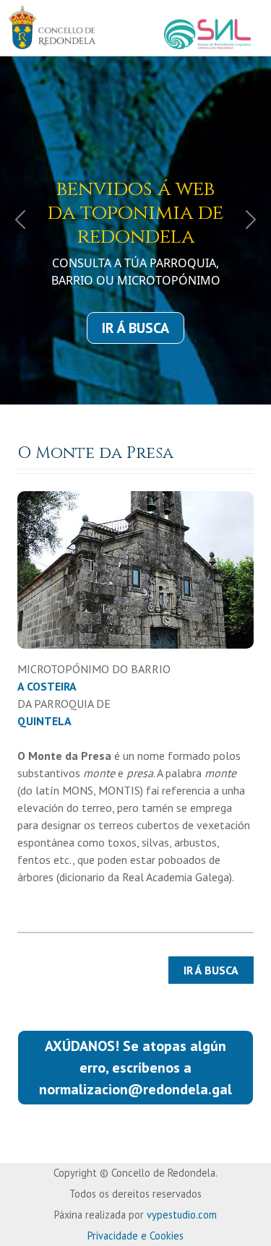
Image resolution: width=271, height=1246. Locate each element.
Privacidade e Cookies (135, 1235)
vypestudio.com (182, 1214)
